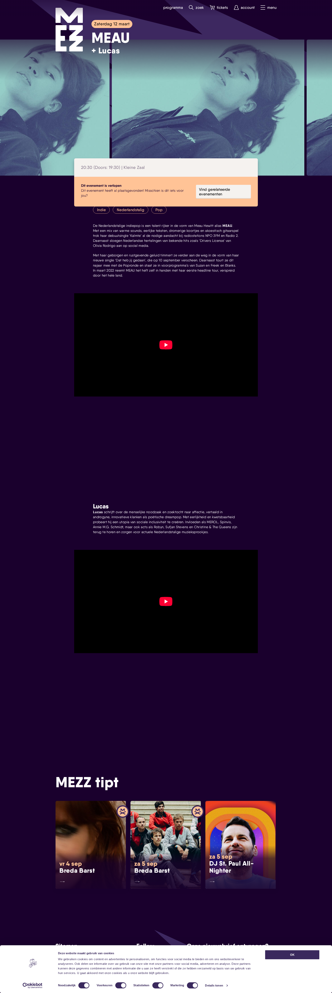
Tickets (222, 7)
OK (292, 954)
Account (248, 7)
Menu (271, 7)
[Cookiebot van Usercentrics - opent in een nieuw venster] (32, 985)
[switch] (120, 985)
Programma (173, 7)
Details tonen (214, 985)
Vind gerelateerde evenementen (214, 191)
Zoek (200, 7)
